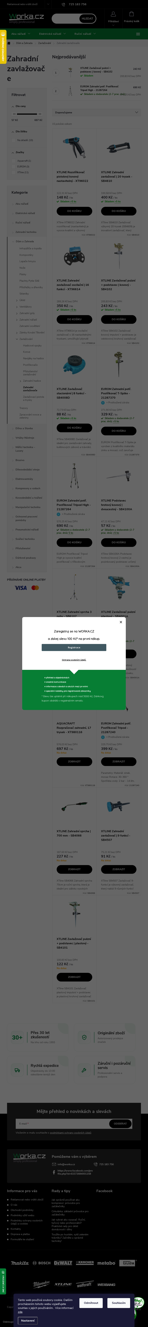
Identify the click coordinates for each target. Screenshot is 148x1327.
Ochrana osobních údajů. (74, 659)
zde (20, 1312)
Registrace (74, 647)
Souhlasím (119, 1303)
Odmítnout (91, 1303)
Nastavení (27, 1321)
